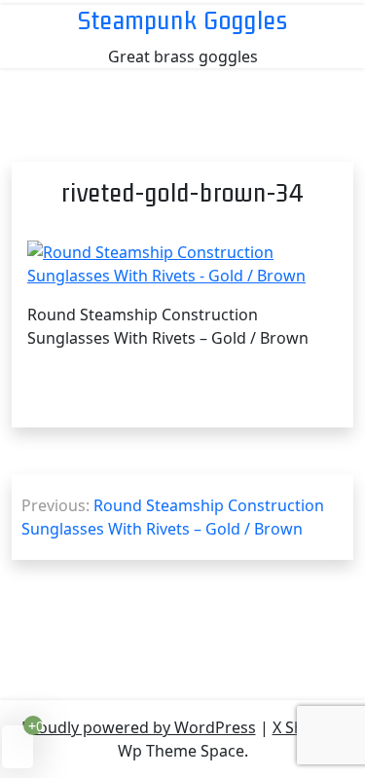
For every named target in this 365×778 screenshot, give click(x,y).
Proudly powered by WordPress (138, 727)
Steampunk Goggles (183, 20)
